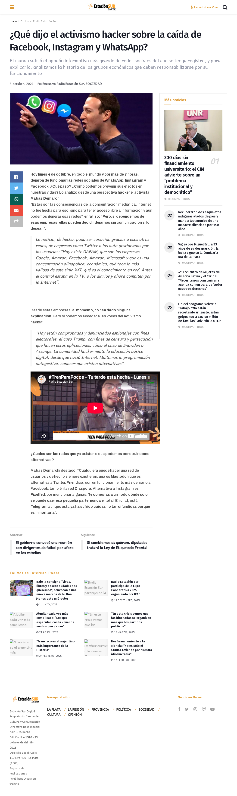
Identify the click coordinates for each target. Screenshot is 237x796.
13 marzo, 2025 (123, 632)
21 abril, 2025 (48, 632)
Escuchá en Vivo (205, 6)
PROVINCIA (100, 709)
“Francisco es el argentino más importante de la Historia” (55, 645)
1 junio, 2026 (47, 604)
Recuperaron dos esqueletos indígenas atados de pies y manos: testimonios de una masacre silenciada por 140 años (199, 220)
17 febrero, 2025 (124, 660)
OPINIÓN (75, 714)
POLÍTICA (123, 709)
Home (13, 21)
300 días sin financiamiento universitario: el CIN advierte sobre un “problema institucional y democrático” (184, 175)
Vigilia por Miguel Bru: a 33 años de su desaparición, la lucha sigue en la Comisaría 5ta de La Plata (198, 250)
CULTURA (54, 714)
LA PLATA (54, 709)
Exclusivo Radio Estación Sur (39, 21)
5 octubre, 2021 (22, 83)
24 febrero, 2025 (50, 656)
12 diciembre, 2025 (126, 600)
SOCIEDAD (94, 83)
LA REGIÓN (76, 709)
